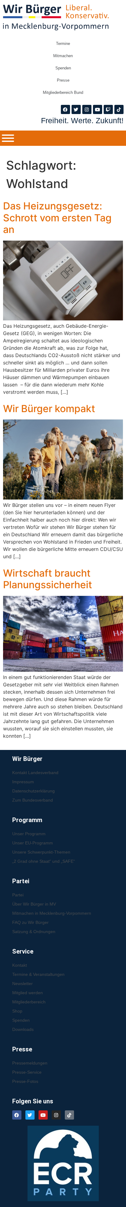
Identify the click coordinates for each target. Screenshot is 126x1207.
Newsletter (22, 983)
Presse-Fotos (25, 1081)
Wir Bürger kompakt (49, 409)
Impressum (23, 781)
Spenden (63, 68)
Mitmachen (63, 56)
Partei (18, 894)
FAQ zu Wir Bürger (30, 922)
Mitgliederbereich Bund (63, 92)
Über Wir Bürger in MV (34, 904)
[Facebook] (65, 109)
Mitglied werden (27, 992)
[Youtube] (97, 109)
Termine (63, 43)
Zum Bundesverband (32, 800)
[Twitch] (108, 109)
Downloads (23, 1029)
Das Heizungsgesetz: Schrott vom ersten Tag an (57, 217)
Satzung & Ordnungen (33, 931)
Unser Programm (29, 833)
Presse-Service (27, 1072)
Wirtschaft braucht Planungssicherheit (47, 579)
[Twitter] (76, 109)
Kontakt (19, 965)
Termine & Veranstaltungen (38, 974)
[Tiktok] (119, 109)
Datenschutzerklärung (33, 790)
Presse (63, 80)
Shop (17, 1011)
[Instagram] (86, 109)
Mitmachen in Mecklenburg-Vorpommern (51, 913)
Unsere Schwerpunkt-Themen (41, 852)
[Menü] (8, 138)
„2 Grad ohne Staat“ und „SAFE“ (43, 861)
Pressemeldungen (29, 1063)
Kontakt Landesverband (35, 772)
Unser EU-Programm (32, 842)
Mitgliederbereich (29, 1001)
